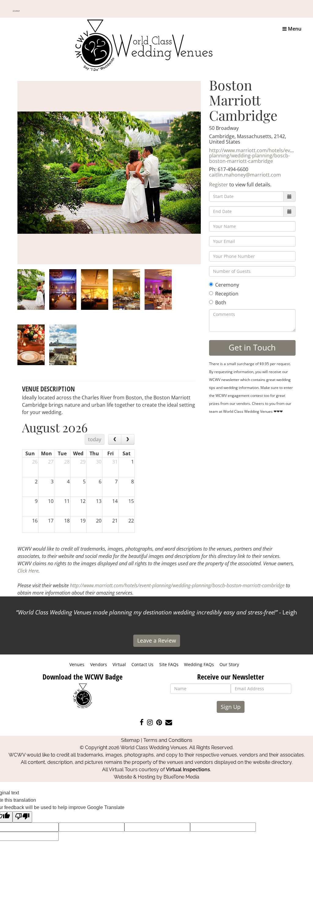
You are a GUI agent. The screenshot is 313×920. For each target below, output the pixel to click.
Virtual (119, 664)
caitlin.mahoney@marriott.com (245, 174)
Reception (226, 293)
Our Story (229, 664)
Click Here (28, 570)
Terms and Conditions (167, 740)
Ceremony (227, 284)
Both (220, 302)
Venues (76, 664)
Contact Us (142, 664)
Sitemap (130, 740)
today (94, 439)
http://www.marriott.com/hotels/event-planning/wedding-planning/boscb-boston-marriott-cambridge (254, 155)
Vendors (98, 664)
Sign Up (231, 706)
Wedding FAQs (199, 664)
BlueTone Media (181, 777)
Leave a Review (156, 640)
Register (218, 184)
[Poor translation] (22, 817)
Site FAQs (169, 664)
